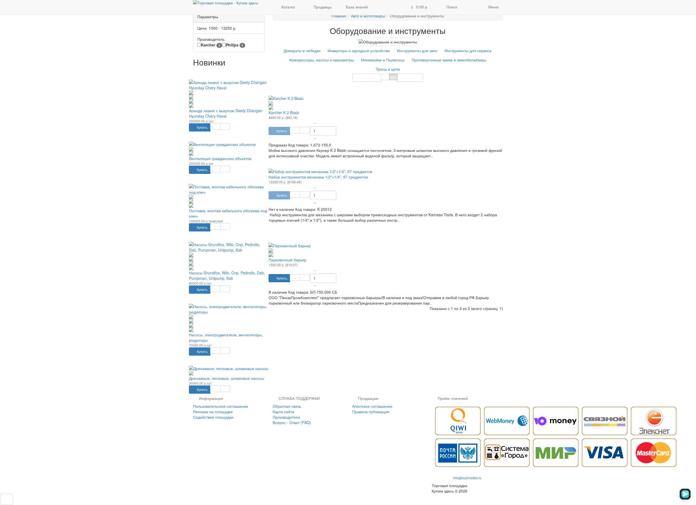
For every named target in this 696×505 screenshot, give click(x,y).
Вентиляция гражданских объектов (220, 158)
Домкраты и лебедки (302, 50)
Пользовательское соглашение (220, 406)
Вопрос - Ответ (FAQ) (292, 422)
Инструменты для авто (417, 50)
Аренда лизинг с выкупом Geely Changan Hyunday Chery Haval (225, 113)
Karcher (210, 45)
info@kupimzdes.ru (467, 477)
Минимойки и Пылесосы (383, 59)
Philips (234, 45)
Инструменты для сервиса (468, 50)
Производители (286, 417)
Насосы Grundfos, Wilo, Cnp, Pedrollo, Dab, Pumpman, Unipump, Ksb (227, 275)
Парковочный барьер (287, 259)
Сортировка (364, 77)
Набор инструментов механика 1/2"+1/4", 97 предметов (318, 177)
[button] (418, 7)
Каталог (288, 7)
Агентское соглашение (372, 406)
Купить (201, 127)
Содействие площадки (213, 417)
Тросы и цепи (388, 69)
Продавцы (322, 7)
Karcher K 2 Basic (284, 112)
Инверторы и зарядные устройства (359, 50)
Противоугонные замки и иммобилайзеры (449, 59)
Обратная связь (287, 406)
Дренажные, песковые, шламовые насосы (226, 378)
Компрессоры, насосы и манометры (321, 59)
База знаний (357, 7)
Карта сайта (283, 411)
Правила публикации (370, 411)
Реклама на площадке (213, 411)
